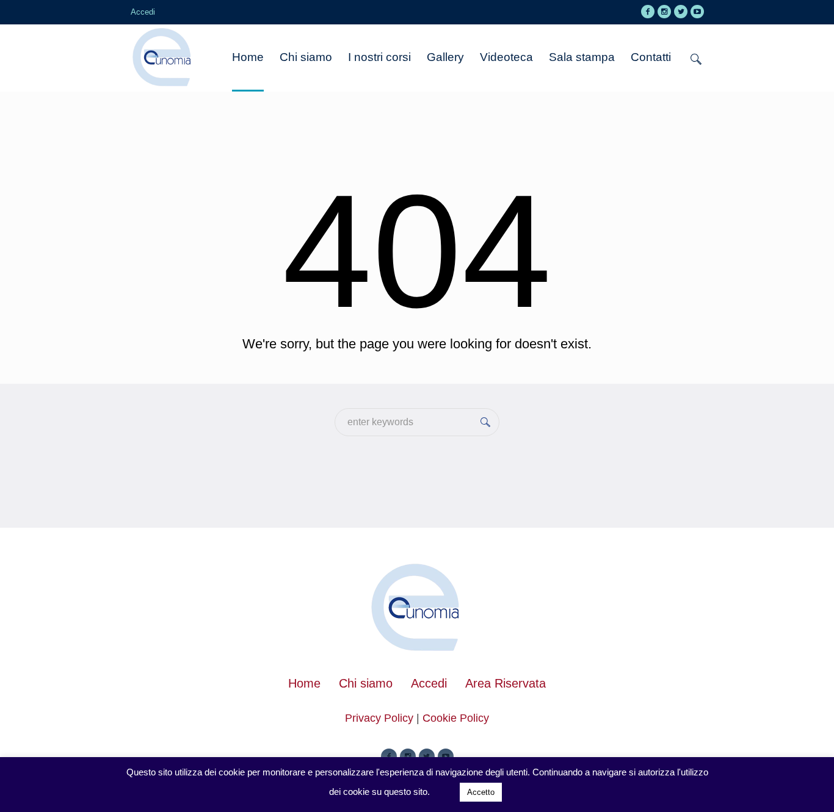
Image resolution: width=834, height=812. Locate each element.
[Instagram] (664, 11)
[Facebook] (648, 11)
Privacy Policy (379, 718)
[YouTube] (697, 11)
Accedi (429, 683)
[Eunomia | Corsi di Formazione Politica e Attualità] (417, 608)
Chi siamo (366, 683)
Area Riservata (505, 683)
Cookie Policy (455, 718)
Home (304, 683)
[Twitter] (680, 11)
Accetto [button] (481, 792)
